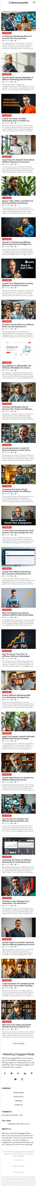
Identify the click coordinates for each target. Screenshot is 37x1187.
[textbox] (18, 1054)
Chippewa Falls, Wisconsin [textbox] (19, 1124)
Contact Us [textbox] (18, 1105)
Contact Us (18, 1160)
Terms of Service (18, 1166)
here (34, 1185)
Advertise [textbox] (18, 1100)
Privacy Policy (19, 1172)
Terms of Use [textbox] (18, 1096)
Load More (18, 1043)
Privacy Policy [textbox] (18, 1092)
